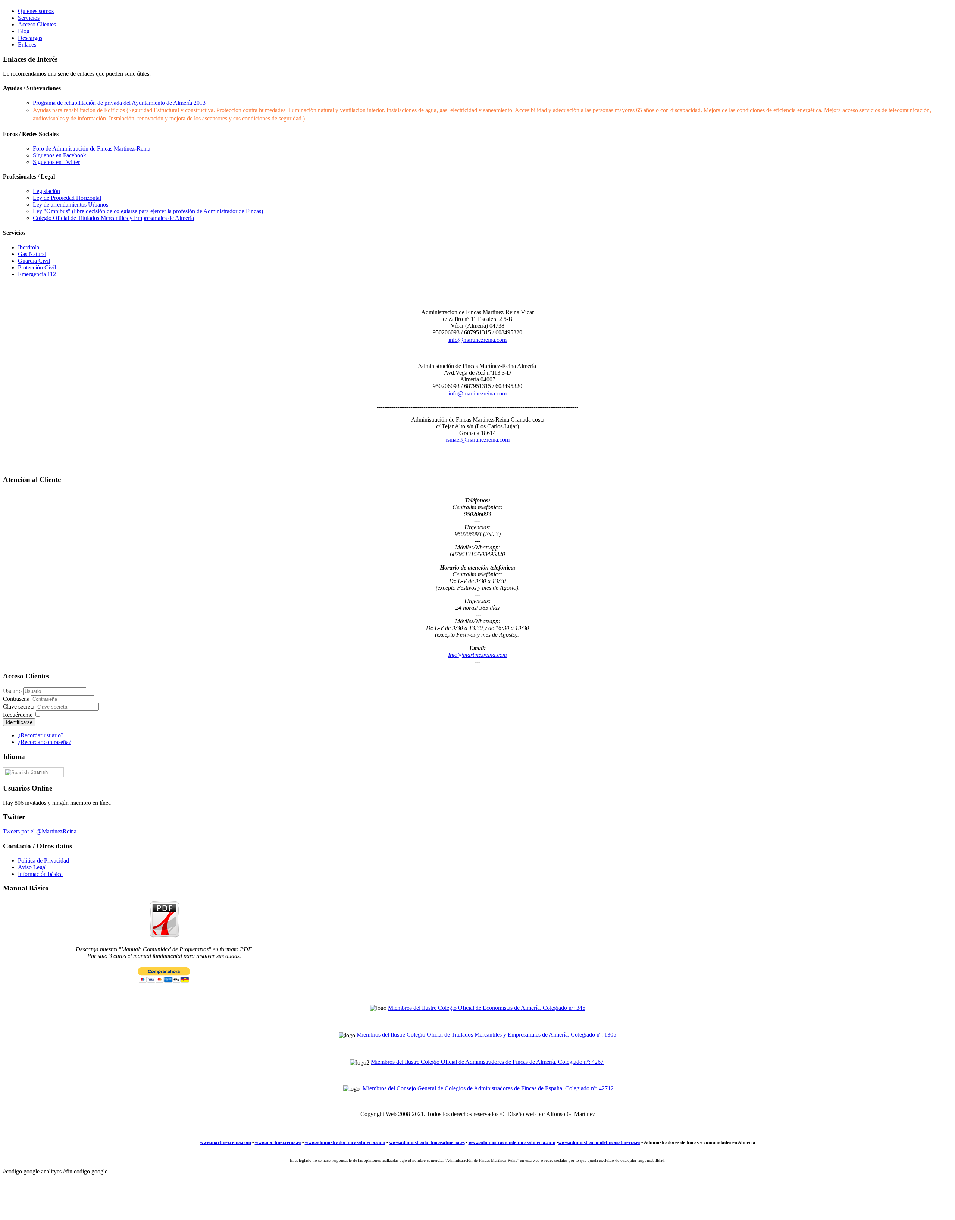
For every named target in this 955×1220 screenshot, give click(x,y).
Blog (23, 31)
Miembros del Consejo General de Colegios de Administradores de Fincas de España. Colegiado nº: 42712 (488, 1088)
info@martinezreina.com (477, 340)
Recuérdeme (17, 715)
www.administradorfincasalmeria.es (427, 1142)
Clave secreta (19, 706)
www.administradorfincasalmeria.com (345, 1142)
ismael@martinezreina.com (478, 439)
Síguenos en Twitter (56, 162)
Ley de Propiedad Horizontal (67, 198)
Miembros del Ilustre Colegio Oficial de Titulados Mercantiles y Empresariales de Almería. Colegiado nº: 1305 (486, 1034)
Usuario (12, 691)
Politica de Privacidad (43, 860)
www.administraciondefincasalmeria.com (512, 1142)
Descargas (30, 38)
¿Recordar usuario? (40, 735)
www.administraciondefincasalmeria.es (599, 1142)
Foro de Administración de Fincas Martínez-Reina (91, 148)
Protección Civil (37, 267)
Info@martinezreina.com (477, 655)
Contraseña (17, 699)
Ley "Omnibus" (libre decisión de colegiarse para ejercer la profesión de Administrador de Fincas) (148, 211)
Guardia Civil (34, 261)
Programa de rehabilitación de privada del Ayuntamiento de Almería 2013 (119, 103)
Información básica (40, 874)
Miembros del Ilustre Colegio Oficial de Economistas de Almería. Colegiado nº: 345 (486, 1008)
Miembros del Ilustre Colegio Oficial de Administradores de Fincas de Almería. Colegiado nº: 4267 (487, 1062)
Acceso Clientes (37, 24)
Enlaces (27, 44)
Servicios (29, 18)
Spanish (38, 772)
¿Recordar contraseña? (44, 742)
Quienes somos (36, 11)
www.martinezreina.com (225, 1142)
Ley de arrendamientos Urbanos (70, 204)
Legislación (46, 191)
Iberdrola (28, 247)
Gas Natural (32, 254)
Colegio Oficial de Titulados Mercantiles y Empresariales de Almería (113, 218)
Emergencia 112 (37, 274)
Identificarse (19, 722)
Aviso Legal (32, 867)
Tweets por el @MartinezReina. (40, 831)
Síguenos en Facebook (59, 155)
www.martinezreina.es (278, 1142)
